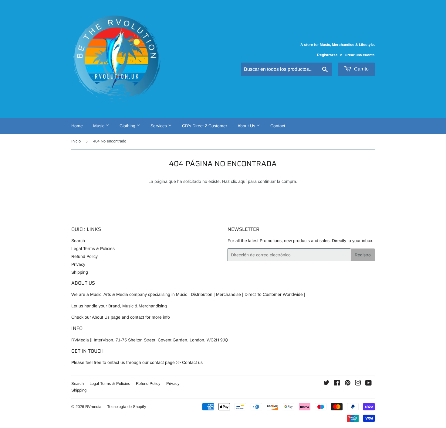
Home (77, 125)
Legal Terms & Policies (93, 248)
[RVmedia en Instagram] (358, 383)
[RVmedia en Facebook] (337, 383)
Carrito (361, 68)
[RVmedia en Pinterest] (347, 383)
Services (159, 125)
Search (78, 240)
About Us (247, 125)
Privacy (78, 264)
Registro (363, 254)
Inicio (76, 141)
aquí (242, 181)
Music (99, 125)
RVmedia (93, 406)
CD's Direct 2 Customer (204, 125)
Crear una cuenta (360, 55)
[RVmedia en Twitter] (326, 383)
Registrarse (327, 55)
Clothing (128, 125)
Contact (277, 125)
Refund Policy (84, 256)
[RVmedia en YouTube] (368, 383)
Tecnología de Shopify (126, 406)
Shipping (79, 272)
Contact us (192, 362)
